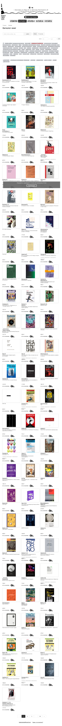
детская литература (27, 46)
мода (33, 49)
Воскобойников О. (25, 154)
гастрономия (18, 46)
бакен (20, 45)
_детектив (32, 60)
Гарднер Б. (43, 279)
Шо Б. (3, 129)
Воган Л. (43, 652)
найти (27, 34)
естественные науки (42, 46)
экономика (12, 55)
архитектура (15, 45)
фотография (6, 55)
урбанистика (33, 54)
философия (47, 54)
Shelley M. (23, 428)
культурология (54, 48)
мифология (28, 49)
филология (40, 54)
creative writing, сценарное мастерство (14, 43)
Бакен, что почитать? (38, 722)
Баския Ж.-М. (44, 304)
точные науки (26, 54)
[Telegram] (29, 8)
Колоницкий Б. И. (6, 80)
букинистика (11, 46)
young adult (27, 43)
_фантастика (6, 61)
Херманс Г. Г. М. (6, 702)
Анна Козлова (44, 403)
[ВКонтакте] (32, 8)
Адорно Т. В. (24, 553)
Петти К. (23, 305)
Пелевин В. (43, 254)
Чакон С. (23, 453)
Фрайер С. (24, 577)
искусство (15, 48)
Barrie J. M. (43, 602)
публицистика (23, 52)
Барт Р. (4, 353)
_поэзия (54, 60)
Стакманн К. (5, 304)
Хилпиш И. (24, 652)
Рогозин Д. (43, 81)
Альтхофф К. (24, 378)
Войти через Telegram (32, 17)
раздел (37, 52)
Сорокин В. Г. (24, 403)
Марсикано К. (44, 280)
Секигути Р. (24, 254)
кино (25, 48)
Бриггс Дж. (4, 652)
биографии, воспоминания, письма (31, 45)
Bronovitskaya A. (45, 503)
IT (3, 43)
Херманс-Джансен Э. (7, 703)
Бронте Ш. (4, 503)
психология (17, 52)
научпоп (42, 49)
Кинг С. (23, 129)
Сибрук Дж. (43, 577)
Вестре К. (43, 204)
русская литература (50, 52)
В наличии (40, 34)
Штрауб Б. (24, 454)
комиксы (29, 48)
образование (48, 49)
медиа (23, 49)
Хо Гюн (23, 478)
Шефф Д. (43, 428)
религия (42, 52)
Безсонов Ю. (24, 204)
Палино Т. (24, 304)
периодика (21, 51)
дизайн (34, 46)
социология (6, 54)
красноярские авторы (44, 48)
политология (45, 51)
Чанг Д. (23, 353)
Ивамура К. (43, 129)
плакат (27, 51)
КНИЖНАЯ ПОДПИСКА (37, 43)
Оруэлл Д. (43, 179)
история (21, 48)
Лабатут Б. (43, 528)
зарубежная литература (54, 46)
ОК (59, 38)
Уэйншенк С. (44, 105)
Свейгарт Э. (5, 677)
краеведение (35, 48)
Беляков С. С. (5, 204)
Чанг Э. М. (24, 503)
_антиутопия (6, 60)
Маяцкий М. (24, 279)
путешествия (31, 52)
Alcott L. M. (5, 528)
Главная (4, 25)
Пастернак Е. (44, 230)
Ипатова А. (43, 80)
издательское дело (7, 48)
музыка (37, 49)
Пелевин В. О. (25, 677)
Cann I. (23, 602)
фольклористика (55, 54)
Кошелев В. (5, 579)
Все (35, 34)
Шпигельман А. (44, 353)
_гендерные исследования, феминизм (19, 60)
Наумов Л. (4, 478)
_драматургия (39, 60)
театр (20, 54)
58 (40, 716)
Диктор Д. (4, 553)
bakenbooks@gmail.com (25, 722)
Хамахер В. (43, 553)
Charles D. (43, 453)
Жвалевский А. (44, 229)
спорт (11, 54)
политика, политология (35, 51)
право (11, 52)
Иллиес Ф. (4, 179)
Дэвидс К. (23, 229)
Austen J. (23, 627)
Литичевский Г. (6, 602)
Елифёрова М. (25, 80)
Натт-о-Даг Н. (44, 156)
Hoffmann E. (24, 604)
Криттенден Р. (5, 428)
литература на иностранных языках (12, 49)
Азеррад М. (5, 378)
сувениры (15, 54)
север (56, 52)
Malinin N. (43, 504)
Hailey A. (43, 478)
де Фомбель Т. (6, 131)
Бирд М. (43, 677)
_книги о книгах (48, 60)
